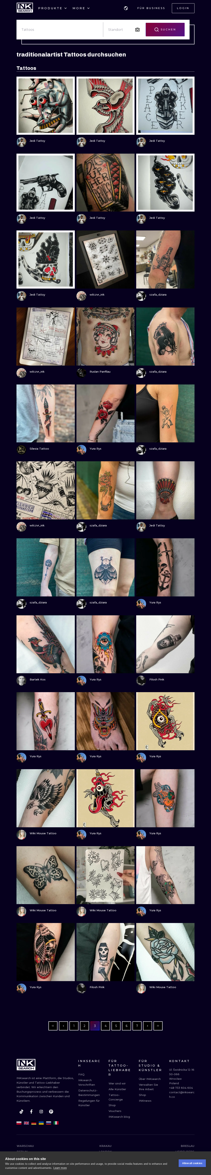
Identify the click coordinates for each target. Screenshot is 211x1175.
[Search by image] (137, 29)
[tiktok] (21, 1111)
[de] (33, 1123)
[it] (56, 1123)
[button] (126, 8)
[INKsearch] (24, 8)
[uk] (41, 1123)
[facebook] (31, 1111)
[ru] (48, 1123)
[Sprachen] (126, 8)
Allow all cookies (192, 1163)
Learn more (60, 1167)
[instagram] (41, 1111)
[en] (26, 1123)
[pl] (18, 1123)
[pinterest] (51, 1111)
